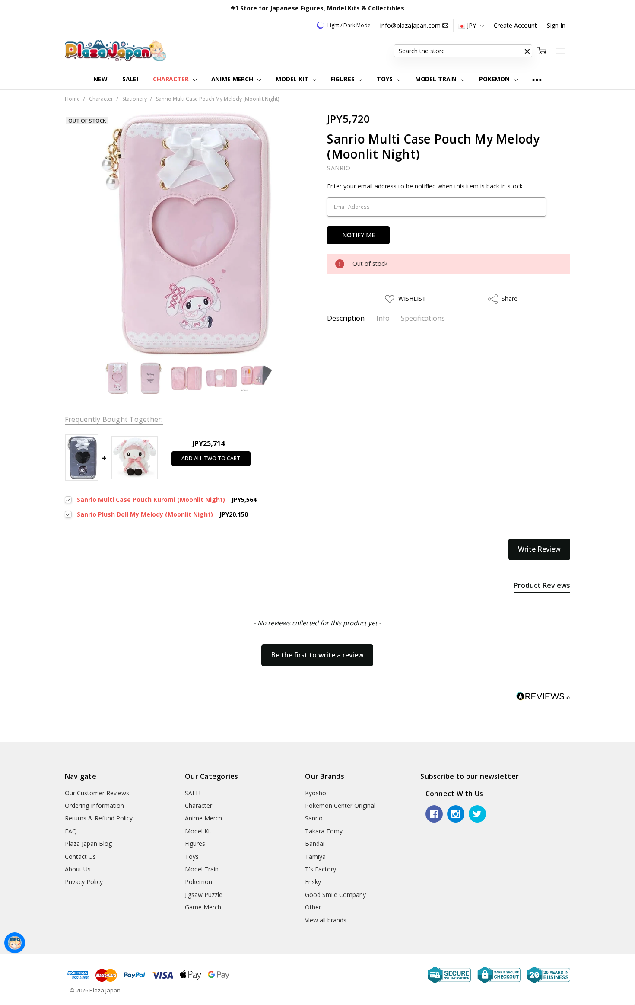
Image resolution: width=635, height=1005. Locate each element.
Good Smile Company (335, 894)
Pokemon (495, 79)
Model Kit (293, 79)
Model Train (436, 79)
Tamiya (315, 856)
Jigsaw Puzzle (203, 894)
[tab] (542, 587)
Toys (385, 79)
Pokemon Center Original (340, 805)
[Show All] (537, 79)
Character (171, 79)
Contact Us (80, 856)
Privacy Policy (84, 881)
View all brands (325, 920)
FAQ (71, 831)
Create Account (515, 25)
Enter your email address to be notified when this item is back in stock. (425, 186)
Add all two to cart (210, 458)
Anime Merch (233, 79)
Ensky (313, 881)
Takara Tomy (324, 831)
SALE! (130, 79)
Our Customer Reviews (97, 793)
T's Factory (320, 869)
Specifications (423, 318)
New (100, 79)
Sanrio (314, 818)
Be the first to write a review (317, 655)
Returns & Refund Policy (99, 818)
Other (313, 907)
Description (346, 318)
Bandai (314, 843)
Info (383, 318)
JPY (471, 25)
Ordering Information (94, 805)
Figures (343, 79)
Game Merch (203, 907)
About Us (78, 869)
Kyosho (315, 793)
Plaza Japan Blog (88, 843)
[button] (527, 51)
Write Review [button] (539, 549)
